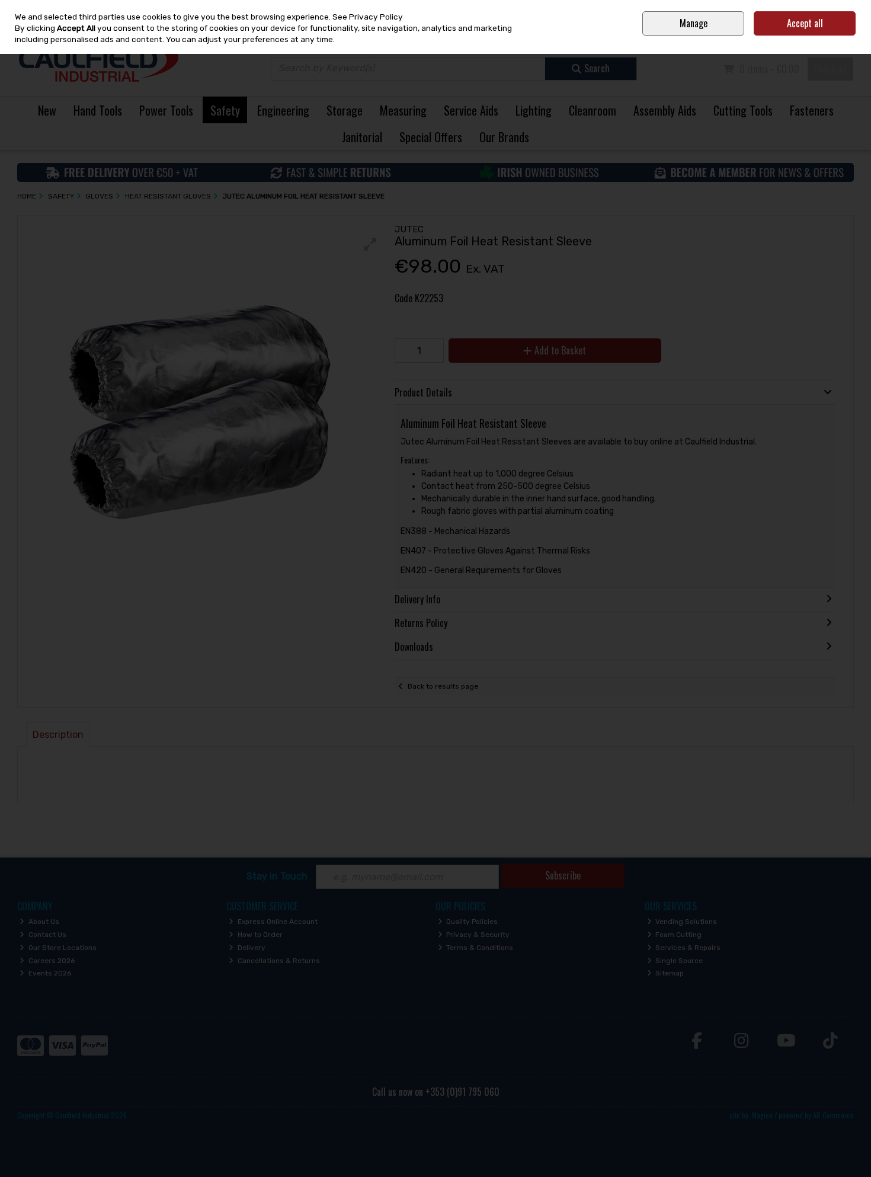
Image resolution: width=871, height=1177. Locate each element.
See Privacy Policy (367, 16)
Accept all (805, 23)
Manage (693, 23)
